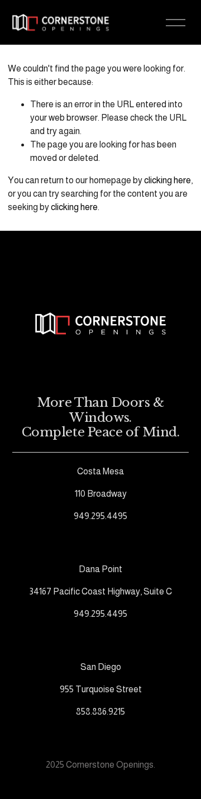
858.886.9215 (100, 711)
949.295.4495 (100, 516)
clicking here (167, 180)
